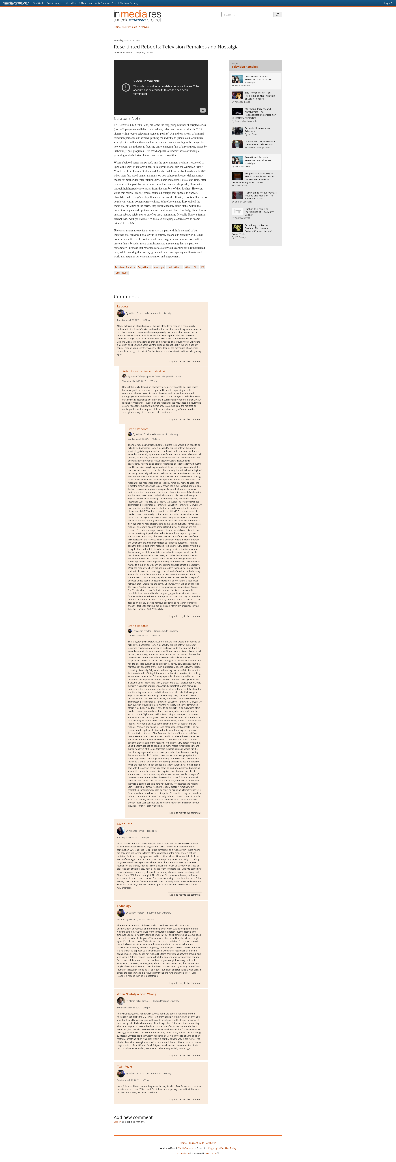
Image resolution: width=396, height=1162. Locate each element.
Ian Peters (253, 134)
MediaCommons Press (106, 3)
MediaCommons (187, 1148)
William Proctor (136, 313)
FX (202, 267)
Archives (144, 26)
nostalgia (159, 267)
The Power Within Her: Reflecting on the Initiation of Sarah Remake (260, 95)
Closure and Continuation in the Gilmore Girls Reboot (260, 143)
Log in (387, 3)
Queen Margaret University (168, 376)
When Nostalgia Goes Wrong (136, 994)
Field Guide (38, 3)
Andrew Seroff (242, 217)
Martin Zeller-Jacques (141, 376)
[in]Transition (85, 3)
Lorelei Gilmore (174, 267)
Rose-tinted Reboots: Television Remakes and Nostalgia (258, 79)
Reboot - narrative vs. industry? (143, 371)
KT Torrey (240, 237)
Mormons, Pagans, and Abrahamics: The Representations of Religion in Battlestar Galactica (254, 113)
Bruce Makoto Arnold (246, 120)
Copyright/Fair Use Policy (222, 1148)
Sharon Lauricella (243, 201)
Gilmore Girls (191, 267)
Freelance (152, 830)
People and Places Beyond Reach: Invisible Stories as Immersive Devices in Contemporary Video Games (253, 178)
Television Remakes (125, 267)
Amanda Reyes (136, 830)
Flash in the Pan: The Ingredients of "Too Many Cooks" (259, 211)
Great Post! (124, 824)
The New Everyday (129, 3)
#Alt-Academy (54, 3)
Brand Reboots (138, 429)
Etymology (124, 906)
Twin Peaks (125, 1066)
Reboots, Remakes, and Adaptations (258, 130)
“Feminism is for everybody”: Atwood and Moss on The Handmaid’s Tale (261, 195)
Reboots (122, 306)
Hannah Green (124, 52)
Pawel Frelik (241, 185)
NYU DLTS (211, 1153)
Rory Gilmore (144, 267)
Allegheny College (144, 52)
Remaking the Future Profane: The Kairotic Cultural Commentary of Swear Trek (252, 229)
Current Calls (129, 26)
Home (117, 26)
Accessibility (183, 1153)
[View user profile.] (121, 313)
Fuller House (121, 272)
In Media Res (70, 3)
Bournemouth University (159, 313)
